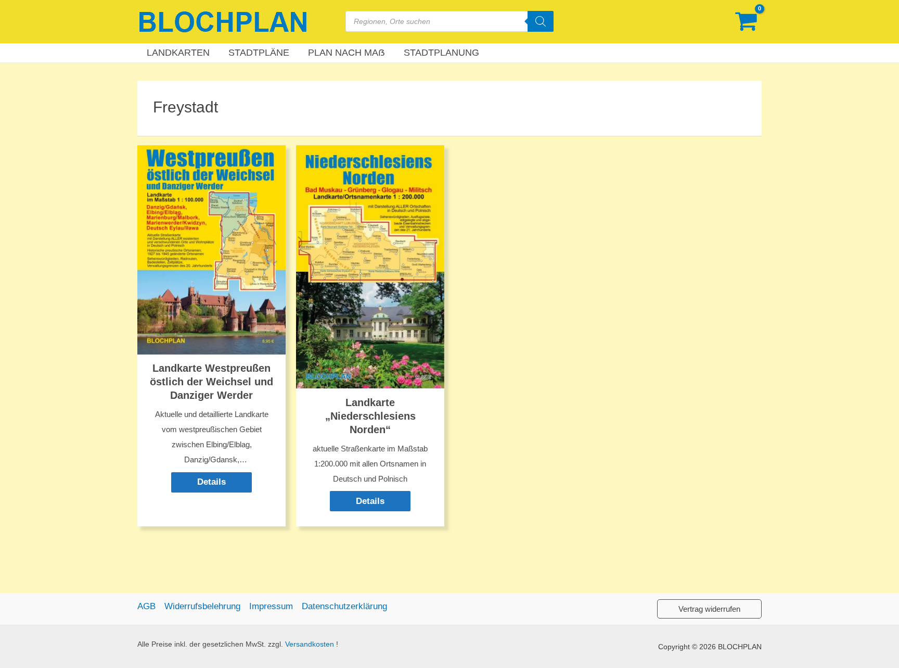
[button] (709, 609)
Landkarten (178, 52)
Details (211, 482)
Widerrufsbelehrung (202, 606)
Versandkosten (309, 644)
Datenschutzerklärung (344, 606)
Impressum (271, 606)
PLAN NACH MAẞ (346, 52)
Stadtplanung (441, 52)
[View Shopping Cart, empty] (746, 21)
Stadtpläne (258, 52)
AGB (146, 606)
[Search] (541, 21)
